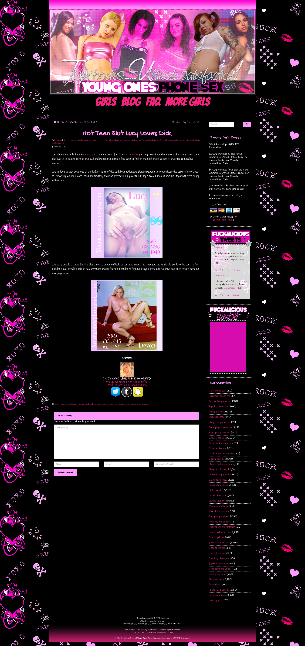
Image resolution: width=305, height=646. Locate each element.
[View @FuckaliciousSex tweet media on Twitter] (217, 263)
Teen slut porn (216, 579)
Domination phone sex (220, 474)
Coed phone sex (217, 459)
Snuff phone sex (217, 553)
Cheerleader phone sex (221, 443)
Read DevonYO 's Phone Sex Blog (127, 385)
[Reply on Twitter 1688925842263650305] (217, 270)
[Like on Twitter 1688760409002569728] (229, 295)
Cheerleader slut (218, 448)
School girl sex (216, 537)
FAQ (153, 102)
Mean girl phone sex (219, 506)
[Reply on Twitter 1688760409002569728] (217, 295)
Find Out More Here (221, 220)
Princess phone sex (219, 521)
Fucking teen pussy (167, 140)
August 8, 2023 (221, 247)
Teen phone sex (217, 574)
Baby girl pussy (98, 140)
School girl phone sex (220, 532)
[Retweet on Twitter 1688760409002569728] (223, 295)
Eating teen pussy (218, 480)
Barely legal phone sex (113, 140)
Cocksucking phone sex (132, 140)
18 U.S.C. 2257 (144, 632)
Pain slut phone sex (219, 511)
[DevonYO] (126, 369)
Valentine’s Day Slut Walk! (184, 122)
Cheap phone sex (218, 438)
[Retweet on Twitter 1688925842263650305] (223, 270)
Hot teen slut (180, 140)
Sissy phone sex (217, 548)
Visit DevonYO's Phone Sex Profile (126, 382)
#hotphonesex (228, 288)
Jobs (171, 632)
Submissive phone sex (220, 569)
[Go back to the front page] (152, 52)
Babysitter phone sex (220, 422)
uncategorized (216, 600)
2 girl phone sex (70, 140)
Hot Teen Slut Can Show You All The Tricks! (77, 122)
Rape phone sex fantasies (222, 527)
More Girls (188, 102)
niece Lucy (91, 155)
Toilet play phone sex (219, 590)
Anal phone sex (217, 411)
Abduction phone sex (219, 396)
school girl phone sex (128, 404)
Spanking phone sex (219, 558)
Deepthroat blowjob (219, 469)
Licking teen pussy (218, 500)
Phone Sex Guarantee (160, 632)
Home (134, 632)
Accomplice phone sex (220, 401)
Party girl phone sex (219, 516)
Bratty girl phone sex (219, 432)
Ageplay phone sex (84, 140)
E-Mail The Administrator (125, 638)
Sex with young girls (219, 542)
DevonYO (58, 140)
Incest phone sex (217, 495)
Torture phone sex (218, 595)
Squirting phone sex (219, 563)
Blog (131, 102)
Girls (105, 102)
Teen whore (59, 143)
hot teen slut (112, 404)
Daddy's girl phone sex (150, 140)
